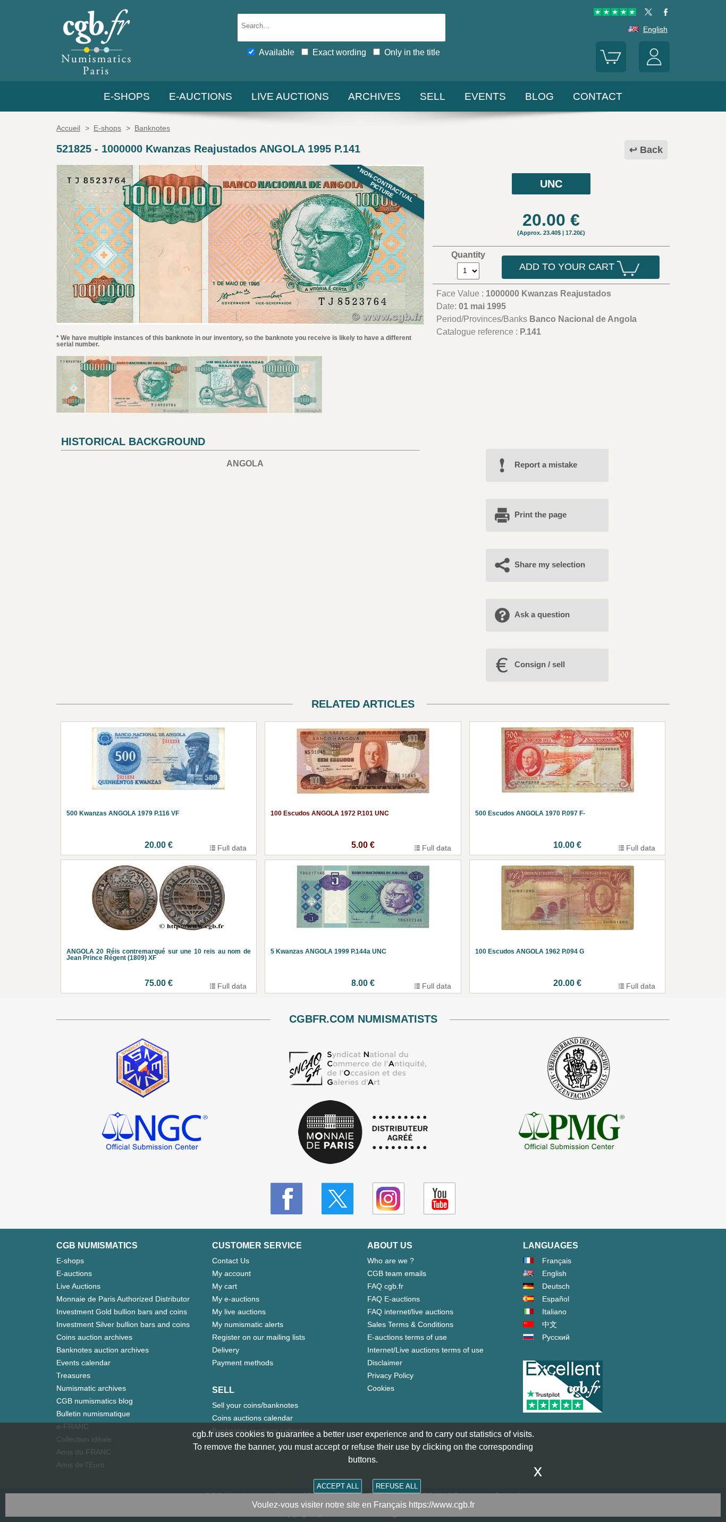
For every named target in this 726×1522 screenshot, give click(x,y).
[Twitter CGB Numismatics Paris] (337, 1198)
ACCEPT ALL (338, 1486)
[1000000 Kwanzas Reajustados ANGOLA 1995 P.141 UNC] (240, 321)
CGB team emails (396, 1273)
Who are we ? (390, 1260)
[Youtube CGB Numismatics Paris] (439, 1198)
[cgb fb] (663, 13)
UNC (551, 183)
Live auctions (290, 96)
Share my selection (549, 564)
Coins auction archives (94, 1337)
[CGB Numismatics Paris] (96, 76)
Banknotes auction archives (102, 1350)
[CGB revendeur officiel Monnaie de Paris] (363, 1133)
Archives (374, 96)
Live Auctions (78, 1286)
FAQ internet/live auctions (410, 1311)
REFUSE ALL (397, 1486)
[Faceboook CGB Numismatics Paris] (286, 1198)
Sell (432, 96)
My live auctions (239, 1311)
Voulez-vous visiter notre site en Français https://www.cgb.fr (363, 1504)
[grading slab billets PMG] (571, 1132)
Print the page (540, 514)
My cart (224, 1286)
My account (231, 1273)
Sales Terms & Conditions (410, 1324)
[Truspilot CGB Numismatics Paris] (615, 13)
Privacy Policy (390, 1375)
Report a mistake (545, 464)
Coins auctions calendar (252, 1418)
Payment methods (242, 1362)
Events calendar (83, 1362)
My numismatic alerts (247, 1324)
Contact (597, 96)
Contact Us (230, 1260)
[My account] (654, 69)
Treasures (73, 1375)
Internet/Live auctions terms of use (425, 1350)
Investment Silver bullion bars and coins (123, 1324)
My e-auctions (235, 1299)
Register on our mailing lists (258, 1337)
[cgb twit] (646, 13)
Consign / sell (539, 664)
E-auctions (200, 96)
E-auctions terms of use (407, 1337)
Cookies (380, 1388)
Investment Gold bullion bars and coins (121, 1311)
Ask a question (542, 614)
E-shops (127, 96)
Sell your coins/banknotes (255, 1405)
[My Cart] (611, 69)
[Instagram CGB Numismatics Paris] (388, 1198)
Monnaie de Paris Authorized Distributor (123, 1299)
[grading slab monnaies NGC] (155, 1132)
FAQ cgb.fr (385, 1286)
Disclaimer (384, 1362)
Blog (539, 96)
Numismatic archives (91, 1388)
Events (485, 96)
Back (651, 149)
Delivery (225, 1350)
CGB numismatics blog (94, 1401)
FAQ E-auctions (393, 1299)
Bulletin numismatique (93, 1413)
